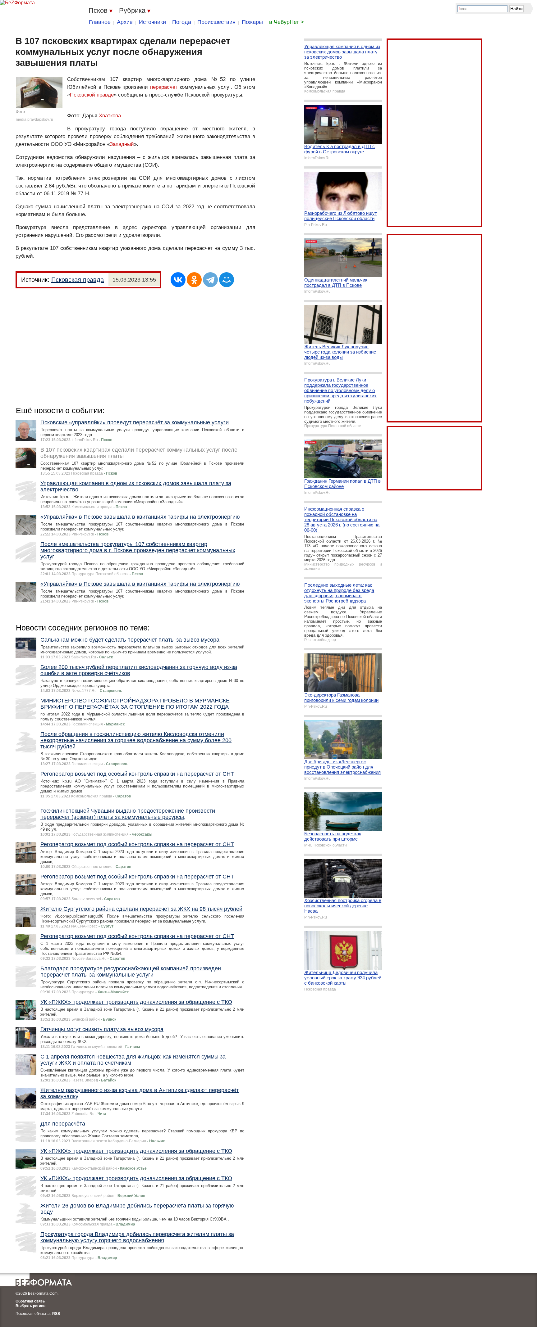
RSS (56, 1313)
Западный (122, 144)
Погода (181, 22)
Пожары (252, 22)
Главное (100, 22)
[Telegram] (210, 279)
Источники (152, 22)
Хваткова (110, 116)
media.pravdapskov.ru (34, 119)
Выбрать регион (30, 1306)
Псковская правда (77, 279)
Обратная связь (30, 1301)
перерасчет (163, 87)
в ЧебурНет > (286, 22)
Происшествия (216, 22)
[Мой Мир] (226, 279)
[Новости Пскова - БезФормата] (17, 3)
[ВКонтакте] (178, 279)
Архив (125, 22)
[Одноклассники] (194, 279)
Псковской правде (92, 95)
